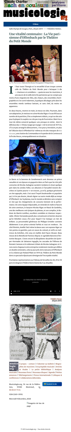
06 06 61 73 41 (14, 390)
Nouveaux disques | (41, 372)
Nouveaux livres (25, 372)
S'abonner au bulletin (45, 364)
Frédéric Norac (56, 299)
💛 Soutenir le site (50, 384)
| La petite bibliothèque (40, 370)
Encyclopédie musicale (45, 367)
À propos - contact (27, 364)
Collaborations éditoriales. (30, 378)
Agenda (52, 372)
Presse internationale (42, 375)
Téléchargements (25, 375)
